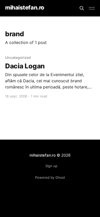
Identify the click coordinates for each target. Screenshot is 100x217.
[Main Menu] (92, 8)
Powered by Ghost (50, 177)
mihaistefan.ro (24, 7)
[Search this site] (82, 8)
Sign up (51, 166)
